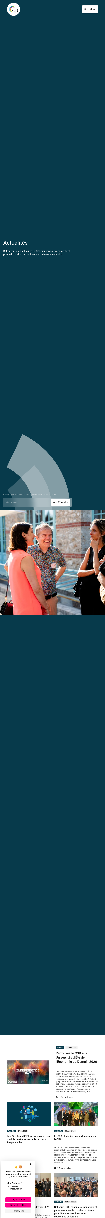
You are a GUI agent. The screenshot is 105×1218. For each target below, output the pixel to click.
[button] (90, 9)
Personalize (18, 1211)
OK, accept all (18, 1199)
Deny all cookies (18, 1205)
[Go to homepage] (13, 9)
